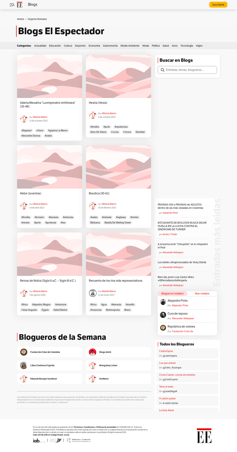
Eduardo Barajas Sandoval (43, 378)
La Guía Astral (166, 410)
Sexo (175, 45)
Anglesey (121, 217)
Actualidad (40, 45)
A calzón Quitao (170, 403)
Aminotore (60, 304)
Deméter (140, 132)
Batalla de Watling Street (118, 222)
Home (20, 19)
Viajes (199, 45)
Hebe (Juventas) (30, 193)
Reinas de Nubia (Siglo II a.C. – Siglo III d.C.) (48, 281)
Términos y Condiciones (84, 427)
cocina (115, 132)
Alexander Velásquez (173, 252)
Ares (63, 222)
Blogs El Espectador (61, 31)
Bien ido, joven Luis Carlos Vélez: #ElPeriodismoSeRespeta (176, 279)
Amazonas (95, 309)
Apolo (107, 126)
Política (156, 45)
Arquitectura (121, 126)
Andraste (106, 217)
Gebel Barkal (60, 309)
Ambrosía (68, 217)
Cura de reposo (178, 314)
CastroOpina (166, 351)
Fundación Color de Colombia (182, 331)
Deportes (80, 45)
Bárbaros (95, 222)
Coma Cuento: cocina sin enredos (177, 374)
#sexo (40, 130)
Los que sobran (167, 363)
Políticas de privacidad (106, 427)
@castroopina (170, 356)
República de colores (181, 326)
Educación (55, 45)
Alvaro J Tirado (170, 234)
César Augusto (29, 309)
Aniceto (25, 222)
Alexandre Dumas (30, 135)
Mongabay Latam (108, 365)
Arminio (134, 217)
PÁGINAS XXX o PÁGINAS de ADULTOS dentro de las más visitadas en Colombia (180, 206)
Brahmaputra (113, 309)
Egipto (45, 309)
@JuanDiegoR (170, 391)
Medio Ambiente (130, 45)
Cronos (127, 132)
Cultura (68, 45)
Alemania (116, 304)
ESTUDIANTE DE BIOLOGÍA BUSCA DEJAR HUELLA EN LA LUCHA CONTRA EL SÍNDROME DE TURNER (182, 226)
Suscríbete (218, 4)
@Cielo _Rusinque (172, 367)
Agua (104, 304)
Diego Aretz (105, 352)
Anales (48, 135)
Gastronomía (110, 45)
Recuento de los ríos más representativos (115, 281)
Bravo (127, 309)
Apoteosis (50, 222)
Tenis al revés (166, 386)
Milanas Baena (40, 117)
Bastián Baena (109, 291)
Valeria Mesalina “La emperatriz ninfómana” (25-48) (47, 104)
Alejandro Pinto (170, 213)
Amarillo (130, 304)
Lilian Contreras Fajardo (42, 365)
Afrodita (94, 126)
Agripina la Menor (58, 130)
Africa (24, 304)
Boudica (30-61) (99, 193)
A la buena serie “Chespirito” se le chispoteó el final (183, 246)
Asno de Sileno (98, 132)
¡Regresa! (26, 130)
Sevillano (104, 378)
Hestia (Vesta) (98, 103)
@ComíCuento (170, 379)
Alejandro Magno (41, 304)
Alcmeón (39, 217)
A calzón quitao (167, 398)
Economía (94, 45)
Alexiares (53, 217)
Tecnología (187, 45)
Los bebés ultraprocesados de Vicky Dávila (182, 262)
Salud (166, 45)
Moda (145, 45)
